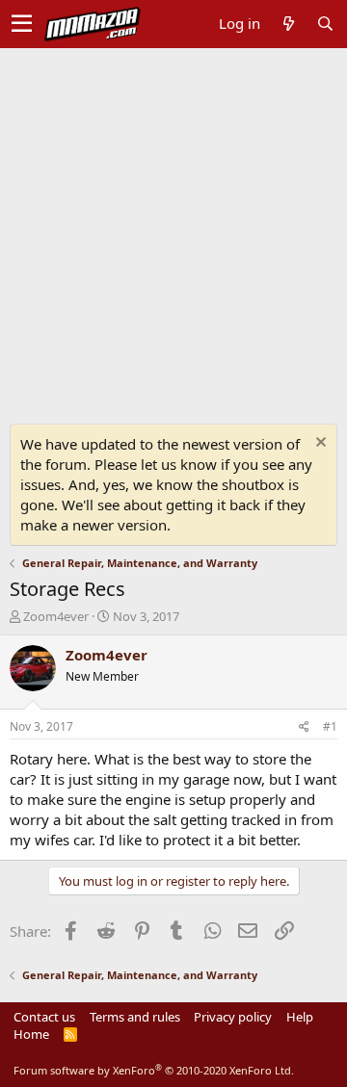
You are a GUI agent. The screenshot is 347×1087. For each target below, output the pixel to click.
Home (31, 1034)
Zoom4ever (56, 616)
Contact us (44, 1016)
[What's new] (288, 23)
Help (299, 1016)
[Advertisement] (173, 231)
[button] (22, 24)
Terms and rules (135, 1016)
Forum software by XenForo (153, 1070)
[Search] (325, 23)
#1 (330, 726)
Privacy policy (233, 1016)
